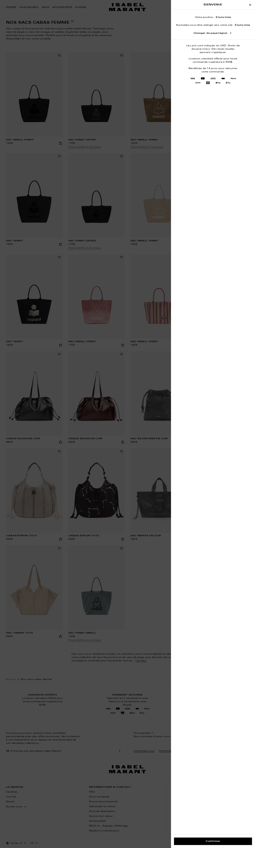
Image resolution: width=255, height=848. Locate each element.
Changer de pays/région (210, 33)
